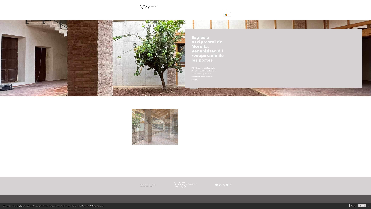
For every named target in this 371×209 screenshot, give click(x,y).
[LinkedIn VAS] (222, 9)
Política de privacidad (96, 206)
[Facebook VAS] (230, 9)
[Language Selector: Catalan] (227, 15)
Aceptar (362, 206)
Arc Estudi (150, 186)
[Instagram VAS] (224, 9)
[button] (155, 127)
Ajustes (353, 206)
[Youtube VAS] (219, 9)
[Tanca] (369, 205)
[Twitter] (227, 9)
